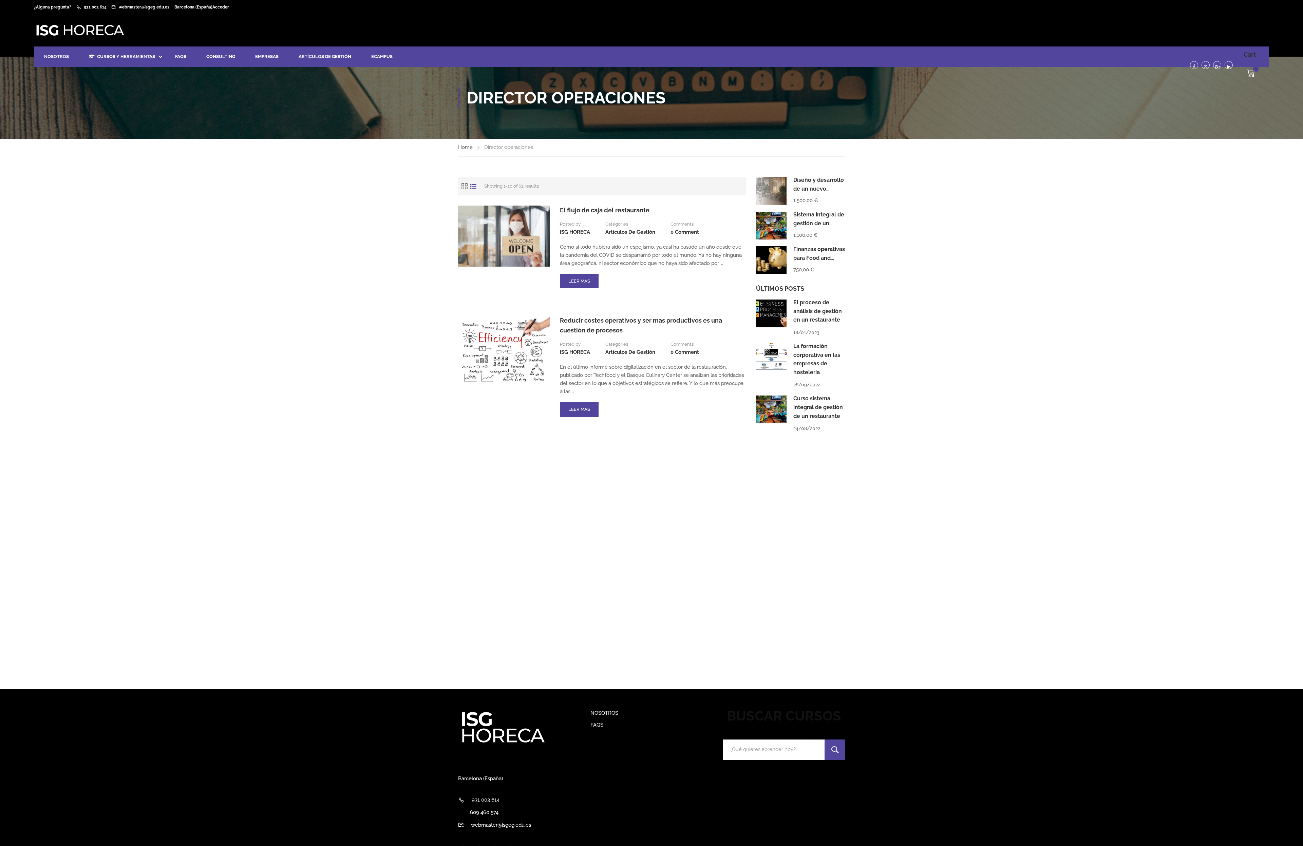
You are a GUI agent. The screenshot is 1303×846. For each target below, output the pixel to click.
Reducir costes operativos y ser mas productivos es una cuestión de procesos (641, 325)
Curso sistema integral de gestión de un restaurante (818, 407)
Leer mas (583, 283)
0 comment (685, 232)
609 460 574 (484, 812)
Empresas (267, 56)
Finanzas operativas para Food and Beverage (819, 258)
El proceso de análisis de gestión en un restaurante (817, 311)
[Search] (835, 749)
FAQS (180, 56)
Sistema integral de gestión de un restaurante (818, 223)
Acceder (220, 7)
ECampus (382, 56)
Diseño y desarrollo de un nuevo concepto (818, 188)
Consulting (220, 56)
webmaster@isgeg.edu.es (144, 7)
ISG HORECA (575, 232)
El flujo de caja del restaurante (604, 210)
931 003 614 (95, 7)
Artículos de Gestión (325, 56)
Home (465, 147)
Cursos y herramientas (126, 56)
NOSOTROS (56, 56)
